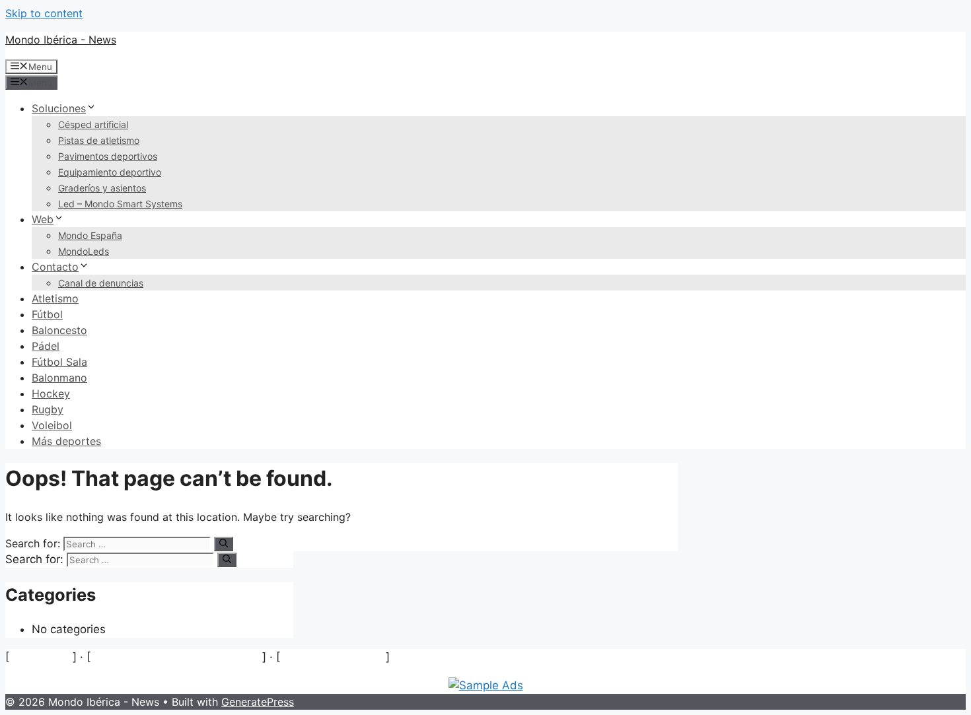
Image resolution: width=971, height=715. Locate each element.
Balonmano (59, 377)
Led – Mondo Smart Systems (120, 203)
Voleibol (52, 425)
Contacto (55, 266)
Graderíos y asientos (102, 187)
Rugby (47, 409)
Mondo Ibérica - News (60, 39)
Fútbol (47, 314)
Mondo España (90, 235)
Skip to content (44, 13)
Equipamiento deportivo (109, 172)
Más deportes (66, 441)
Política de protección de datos (176, 657)
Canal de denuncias (100, 283)
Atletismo (55, 298)
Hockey (51, 393)
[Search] (223, 544)
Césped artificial (93, 124)
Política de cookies (332, 657)
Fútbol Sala (59, 361)
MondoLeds (83, 251)
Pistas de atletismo (98, 140)
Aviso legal (41, 657)
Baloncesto (59, 330)
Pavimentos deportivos (107, 156)
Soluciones (59, 108)
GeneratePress (257, 701)
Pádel (45, 346)
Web (43, 219)
